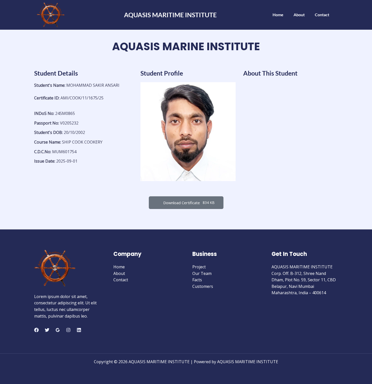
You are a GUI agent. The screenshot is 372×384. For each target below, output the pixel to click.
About (299, 14)
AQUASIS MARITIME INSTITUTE (170, 15)
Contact (322, 14)
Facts (197, 280)
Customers (202, 286)
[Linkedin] (79, 330)
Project (199, 267)
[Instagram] (68, 330)
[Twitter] (47, 330)
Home (278, 14)
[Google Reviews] (57, 330)
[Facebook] (36, 330)
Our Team (202, 273)
